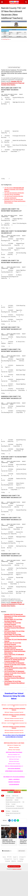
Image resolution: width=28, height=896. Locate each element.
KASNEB (16, 792)
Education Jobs (19, 797)
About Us (13, 861)
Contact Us (20, 861)
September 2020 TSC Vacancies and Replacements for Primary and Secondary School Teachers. (12, 83)
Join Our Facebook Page (14, 67)
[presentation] (24, 837)
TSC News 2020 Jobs (10, 806)
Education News (9, 799)
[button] (2, 2)
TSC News (8, 811)
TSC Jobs (7, 804)
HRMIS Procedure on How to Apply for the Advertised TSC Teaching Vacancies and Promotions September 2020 (15, 659)
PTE (19, 792)
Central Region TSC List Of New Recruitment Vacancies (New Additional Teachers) (14, 683)
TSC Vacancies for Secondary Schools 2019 (15, 808)
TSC (23, 802)
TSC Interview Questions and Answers (14, 192)
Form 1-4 (15, 859)
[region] (14, 53)
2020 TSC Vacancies (10, 797)
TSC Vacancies (20, 806)
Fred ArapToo (6, 39)
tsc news (13, 804)
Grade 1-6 (15, 857)
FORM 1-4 (12, 790)
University (7, 861)
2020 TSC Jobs (15, 795)
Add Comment (21, 850)
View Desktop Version (14, 866)
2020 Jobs (8, 795)
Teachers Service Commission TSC (13, 802)
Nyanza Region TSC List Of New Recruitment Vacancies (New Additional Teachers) (14, 627)
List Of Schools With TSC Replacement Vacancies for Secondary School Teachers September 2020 (15, 664)
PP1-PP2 (10, 792)
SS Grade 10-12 (8, 859)
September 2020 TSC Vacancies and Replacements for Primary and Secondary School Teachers (15, 651)
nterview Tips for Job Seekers (12, 194)
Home (4, 857)
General (16, 799)
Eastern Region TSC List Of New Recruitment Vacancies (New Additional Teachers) (14, 636)
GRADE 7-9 (18, 790)
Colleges (21, 859)
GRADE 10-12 (5, 790)
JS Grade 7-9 (22, 857)
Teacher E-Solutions (16, 869)
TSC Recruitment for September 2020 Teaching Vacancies (14, 189)
